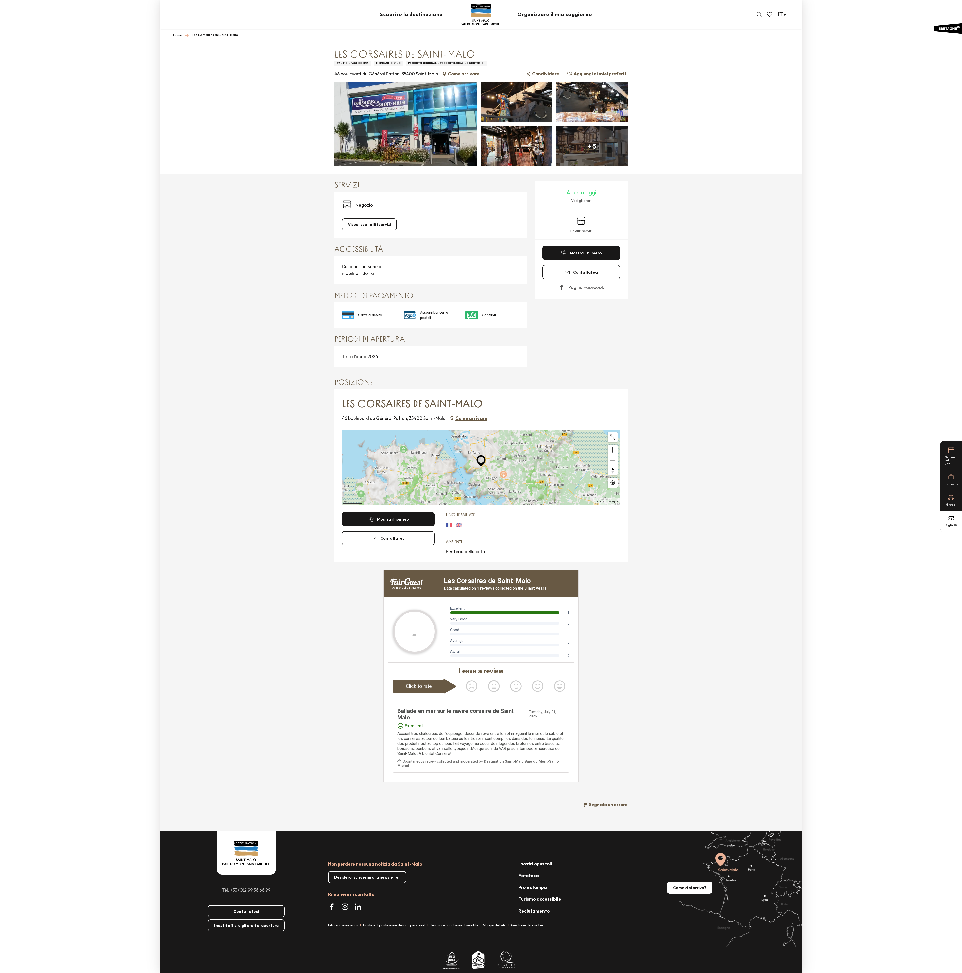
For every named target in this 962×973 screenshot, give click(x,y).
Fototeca (528, 875)
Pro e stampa (532, 887)
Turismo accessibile (539, 899)
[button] (759, 14)
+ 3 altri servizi (581, 231)
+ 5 (591, 146)
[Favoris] (770, 14)
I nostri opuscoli (535, 864)
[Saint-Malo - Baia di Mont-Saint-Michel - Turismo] (481, 14)
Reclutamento (534, 911)
